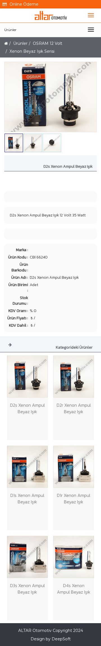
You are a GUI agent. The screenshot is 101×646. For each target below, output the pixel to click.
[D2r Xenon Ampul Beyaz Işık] (73, 376)
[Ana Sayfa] (6, 43)
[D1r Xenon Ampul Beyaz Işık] (73, 467)
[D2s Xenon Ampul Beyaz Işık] (27, 376)
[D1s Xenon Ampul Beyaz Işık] (27, 467)
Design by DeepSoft (51, 638)
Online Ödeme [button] (24, 4)
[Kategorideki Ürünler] (10, 344)
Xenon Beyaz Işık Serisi (32, 51)
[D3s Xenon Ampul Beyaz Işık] (27, 557)
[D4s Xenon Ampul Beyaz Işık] (73, 557)
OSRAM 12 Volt (47, 43)
